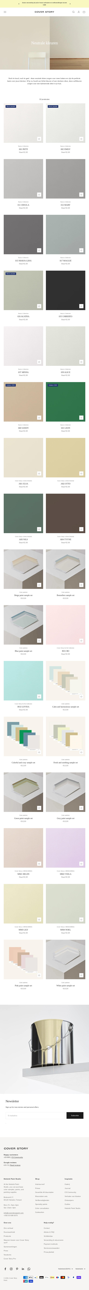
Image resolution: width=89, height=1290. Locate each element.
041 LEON (65, 428)
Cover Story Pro (10, 1259)
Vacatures (7, 1255)
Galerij (67, 1184)
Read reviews (15, 1165)
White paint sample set (65, 985)
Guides (67, 1204)
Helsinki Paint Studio (72, 1208)
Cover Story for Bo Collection (65, 648)
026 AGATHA (23, 316)
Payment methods (51, 1244)
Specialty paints (41, 1204)
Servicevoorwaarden (51, 1248)
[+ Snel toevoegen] (39, 139)
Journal (67, 1188)
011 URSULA (23, 205)
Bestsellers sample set (65, 595)
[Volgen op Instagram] (11, 1268)
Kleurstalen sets (41, 1196)
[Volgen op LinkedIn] (23, 1268)
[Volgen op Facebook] (5, 1268)
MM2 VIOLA (65, 874)
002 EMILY (65, 149)
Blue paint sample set (23, 651)
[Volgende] (70, 4)
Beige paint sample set (23, 595)
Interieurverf (40, 1184)
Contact (47, 1228)
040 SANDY (23, 428)
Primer (37, 1188)
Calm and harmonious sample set (65, 707)
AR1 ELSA (23, 484)
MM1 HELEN (23, 874)
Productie (7, 1236)
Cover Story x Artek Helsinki (23, 480)
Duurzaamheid (9, 1232)
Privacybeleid (49, 1252)
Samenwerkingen (10, 1247)
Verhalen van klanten (73, 1196)
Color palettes (23, 592)
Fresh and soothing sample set (66, 762)
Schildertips (48, 1236)
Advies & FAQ (49, 1232)
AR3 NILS (23, 539)
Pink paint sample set (23, 985)
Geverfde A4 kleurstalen (44, 1192)
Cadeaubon (39, 1212)
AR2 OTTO (65, 484)
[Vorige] (18, 4)
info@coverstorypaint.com (14, 1213)
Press (6, 1251)
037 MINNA (23, 372)
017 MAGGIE (65, 260)
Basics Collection (23, 146)
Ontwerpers (69, 1200)
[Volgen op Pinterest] (17, 1268)
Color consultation (42, 1208)
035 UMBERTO (65, 316)
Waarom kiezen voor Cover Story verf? (16, 1241)
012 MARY (65, 205)
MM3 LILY (23, 930)
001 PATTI (23, 149)
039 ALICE (65, 372)
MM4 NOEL (65, 930)
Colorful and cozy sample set (23, 762)
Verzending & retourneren (54, 1240)
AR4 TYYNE (65, 539)
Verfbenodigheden (42, 1200)
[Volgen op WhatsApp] (28, 1268)
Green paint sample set (23, 818)
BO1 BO (65, 651)
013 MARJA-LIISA (23, 260)
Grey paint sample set (65, 818)
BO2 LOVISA (23, 707)
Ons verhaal (8, 1228)
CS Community (17, 1157)
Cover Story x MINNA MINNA (23, 871)
